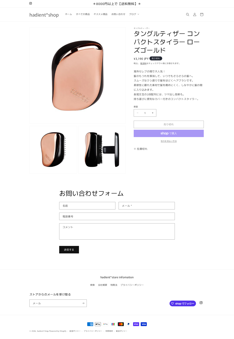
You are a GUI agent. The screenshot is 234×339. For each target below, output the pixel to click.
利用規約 (109, 331)
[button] (133, 14)
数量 (136, 106)
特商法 (113, 284)
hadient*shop (43, 331)
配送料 (143, 63)
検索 (92, 284)
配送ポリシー (121, 331)
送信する (69, 249)
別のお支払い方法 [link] (169, 141)
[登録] (83, 303)
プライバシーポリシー (132, 284)
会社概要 (102, 284)
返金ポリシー (75, 331)
